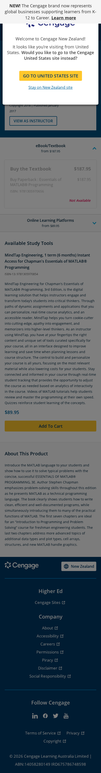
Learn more (63, 18)
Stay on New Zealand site (50, 87)
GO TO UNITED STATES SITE (50, 76)
